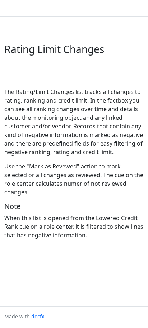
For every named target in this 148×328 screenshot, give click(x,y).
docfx (37, 316)
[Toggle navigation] (135, 8)
